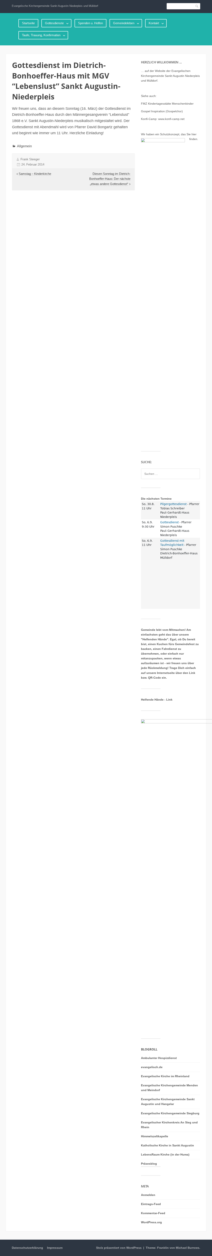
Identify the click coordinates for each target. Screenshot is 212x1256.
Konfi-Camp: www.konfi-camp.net (162, 119)
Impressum (55, 1247)
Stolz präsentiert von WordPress (119, 1247)
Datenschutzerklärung (27, 1247)
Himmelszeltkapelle (154, 1136)
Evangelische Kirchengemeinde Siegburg (170, 1113)
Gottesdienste (54, 23)
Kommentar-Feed (153, 1213)
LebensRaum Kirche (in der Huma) (165, 1154)
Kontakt (154, 23)
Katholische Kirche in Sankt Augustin (167, 1145)
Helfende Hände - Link (156, 699)
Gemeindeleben (123, 23)
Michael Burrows (187, 1247)
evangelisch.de (152, 1067)
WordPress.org (151, 1222)
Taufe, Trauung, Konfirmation (41, 35)
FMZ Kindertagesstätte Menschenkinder (167, 103)
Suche (197, 6)
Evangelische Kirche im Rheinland (165, 1076)
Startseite (28, 23)
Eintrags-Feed (151, 1204)
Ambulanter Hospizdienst (159, 1058)
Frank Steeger (30, 159)
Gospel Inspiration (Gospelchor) (162, 111)
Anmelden (148, 1195)
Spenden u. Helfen (90, 23)
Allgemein (24, 146)
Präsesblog (149, 1163)
